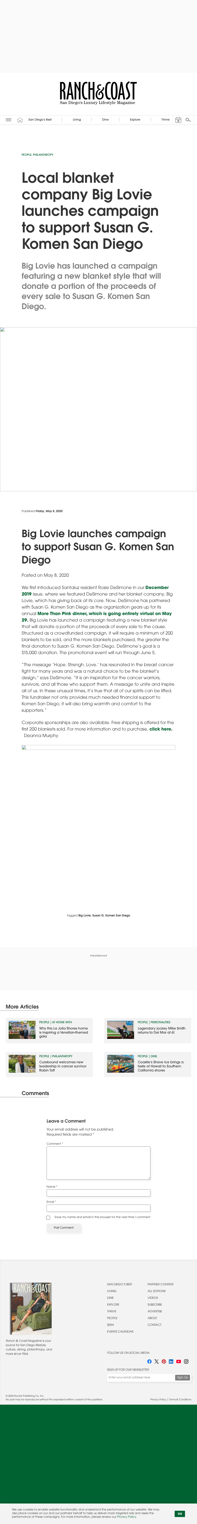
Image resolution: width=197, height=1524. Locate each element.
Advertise (155, 1311)
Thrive (111, 1311)
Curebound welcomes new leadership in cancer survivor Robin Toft (62, 1066)
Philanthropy (43, 155)
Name (52, 1187)
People (26, 155)
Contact (154, 1325)
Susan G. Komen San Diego (111, 915)
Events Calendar (120, 1332)
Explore (113, 1305)
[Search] (188, 120)
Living (112, 1291)
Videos (153, 1298)
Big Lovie (84, 915)
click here (160, 729)
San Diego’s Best (119, 1284)
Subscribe (155, 1305)
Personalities (160, 1022)
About (152, 1318)
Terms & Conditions (180, 1400)
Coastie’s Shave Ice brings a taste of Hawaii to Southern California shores (161, 1066)
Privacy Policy (158, 1400)
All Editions (157, 1291)
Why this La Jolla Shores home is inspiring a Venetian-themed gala (63, 1032)
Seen (110, 1325)
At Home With (62, 1022)
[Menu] (8, 120)
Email (51, 1202)
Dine (154, 1056)
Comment (55, 1144)
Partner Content (161, 1284)
